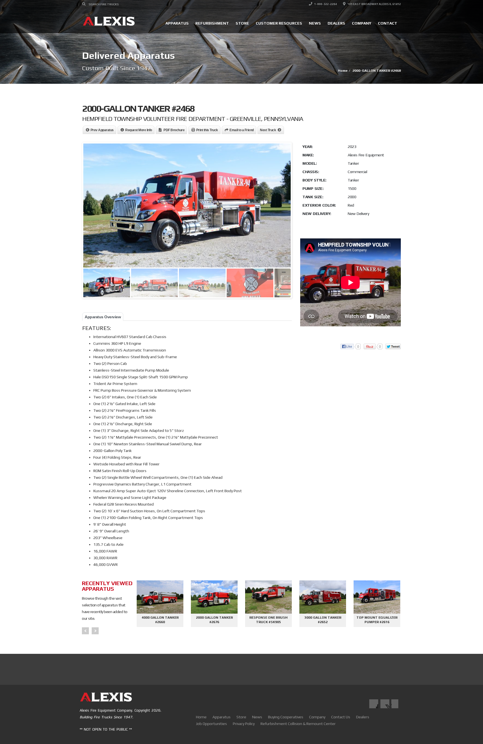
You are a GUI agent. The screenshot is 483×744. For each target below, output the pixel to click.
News (315, 23)
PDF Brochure (174, 130)
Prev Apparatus (102, 130)
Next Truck (268, 130)
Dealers (336, 23)
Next (95, 630)
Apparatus (177, 23)
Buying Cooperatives (285, 717)
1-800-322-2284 (325, 4)
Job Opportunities (211, 723)
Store (242, 23)
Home (201, 717)
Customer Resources (279, 23)
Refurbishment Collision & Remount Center (298, 723)
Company (361, 23)
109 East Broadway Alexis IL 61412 (374, 4)
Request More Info (138, 130)
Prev (85, 630)
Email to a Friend (241, 130)
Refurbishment (212, 23)
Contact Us (340, 717)
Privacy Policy (244, 723)
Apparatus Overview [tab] (103, 317)
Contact (387, 23)
